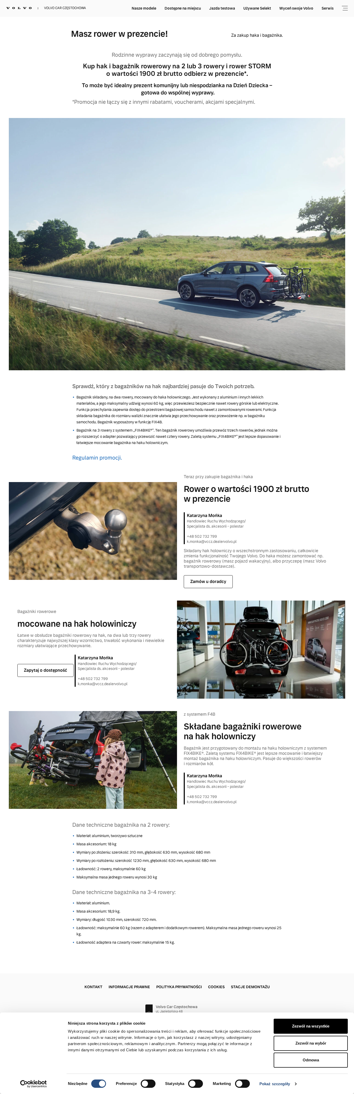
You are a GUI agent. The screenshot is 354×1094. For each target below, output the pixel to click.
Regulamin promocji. (97, 457)
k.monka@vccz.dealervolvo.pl (212, 541)
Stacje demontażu (250, 987)
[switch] (148, 1084)
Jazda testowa (222, 8)
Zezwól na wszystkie (310, 1026)
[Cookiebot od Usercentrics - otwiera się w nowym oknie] (33, 1084)
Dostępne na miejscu (183, 8)
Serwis (328, 8)
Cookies (216, 987)
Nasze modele (144, 8)
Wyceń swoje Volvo (296, 8)
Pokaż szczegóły (274, 1084)
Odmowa (311, 1060)
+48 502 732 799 (202, 536)
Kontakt (93, 987)
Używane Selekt (257, 8)
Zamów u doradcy (208, 581)
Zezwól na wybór (310, 1043)
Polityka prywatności (179, 987)
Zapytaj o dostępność (45, 670)
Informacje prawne (129, 987)
